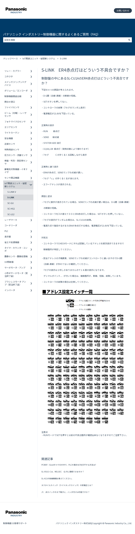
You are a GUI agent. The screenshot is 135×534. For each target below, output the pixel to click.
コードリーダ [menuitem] (10, 225)
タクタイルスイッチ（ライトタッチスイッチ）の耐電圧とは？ (67, 485)
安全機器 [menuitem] (8, 138)
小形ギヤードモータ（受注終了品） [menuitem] (16, 274)
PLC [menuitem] (6, 231)
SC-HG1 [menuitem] (11, 208)
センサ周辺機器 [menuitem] (11, 177)
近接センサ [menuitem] (9, 143)
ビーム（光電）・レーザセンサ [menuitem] (15, 114)
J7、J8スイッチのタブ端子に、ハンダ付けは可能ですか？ (65, 492)
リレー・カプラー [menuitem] (12, 70)
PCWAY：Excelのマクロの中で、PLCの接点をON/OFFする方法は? (68, 464)
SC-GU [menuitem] (10, 203)
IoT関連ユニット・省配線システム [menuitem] (15, 185)
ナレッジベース (10, 58)
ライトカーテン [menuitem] (11, 132)
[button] (31, 71)
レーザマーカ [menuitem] (10, 219)
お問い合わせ (123, 10)
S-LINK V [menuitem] (11, 191)
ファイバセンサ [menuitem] (11, 107)
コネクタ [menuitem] (8, 76)
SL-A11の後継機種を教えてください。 (57, 478)
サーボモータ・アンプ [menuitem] (14, 267)
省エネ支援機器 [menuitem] (11, 242)
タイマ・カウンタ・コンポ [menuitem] (15, 249)
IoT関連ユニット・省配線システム (38, 58)
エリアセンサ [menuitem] (10, 127)
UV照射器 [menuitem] (9, 261)
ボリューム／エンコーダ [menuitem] (16, 90)
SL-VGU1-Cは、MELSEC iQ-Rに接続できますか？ (62, 471)
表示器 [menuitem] (7, 236)
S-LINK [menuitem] (10, 197)
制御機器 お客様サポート (15, 523)
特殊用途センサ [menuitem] (11, 149)
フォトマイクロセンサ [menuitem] (15, 121)
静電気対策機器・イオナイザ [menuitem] (16, 171)
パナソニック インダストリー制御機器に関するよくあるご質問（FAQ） (51, 34)
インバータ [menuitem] (9, 290)
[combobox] (65, 39)
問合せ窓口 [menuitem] (9, 101)
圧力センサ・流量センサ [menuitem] (16, 155)
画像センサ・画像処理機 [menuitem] (16, 256)
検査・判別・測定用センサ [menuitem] (15, 162)
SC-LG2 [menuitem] (10, 214)
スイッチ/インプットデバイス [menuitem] (15, 83)
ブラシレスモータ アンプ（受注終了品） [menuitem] (15, 283)
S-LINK (63, 58)
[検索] (129, 39)
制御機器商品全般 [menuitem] (12, 96)
